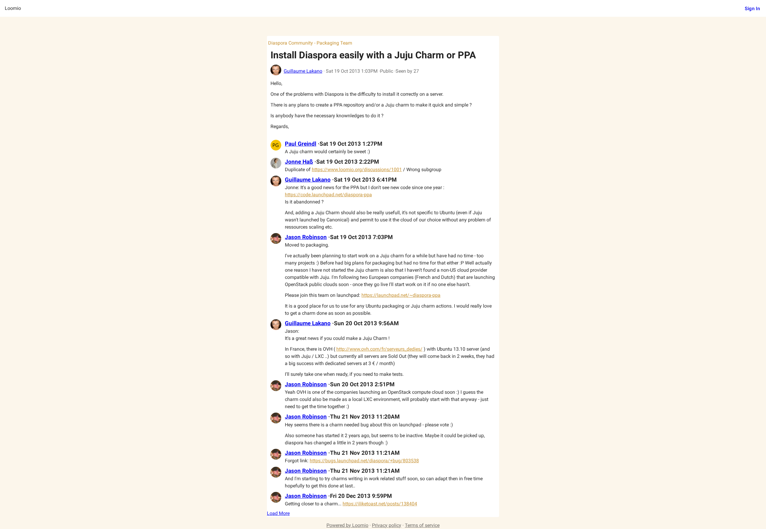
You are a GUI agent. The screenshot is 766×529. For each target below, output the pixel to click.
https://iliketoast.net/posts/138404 (380, 504)
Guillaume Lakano (303, 71)
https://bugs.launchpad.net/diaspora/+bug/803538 (364, 460)
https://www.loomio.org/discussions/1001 (357, 169)
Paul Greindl (300, 144)
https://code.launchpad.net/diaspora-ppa (328, 194)
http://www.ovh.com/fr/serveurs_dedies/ (379, 349)
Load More (278, 513)
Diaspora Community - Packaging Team (310, 43)
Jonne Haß (299, 162)
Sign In (752, 8)
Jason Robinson (306, 237)
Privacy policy (386, 525)
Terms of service (422, 525)
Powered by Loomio (347, 525)
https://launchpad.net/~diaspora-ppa (400, 295)
